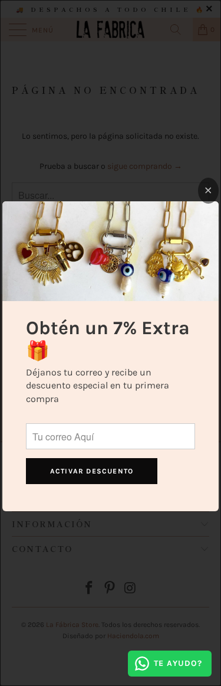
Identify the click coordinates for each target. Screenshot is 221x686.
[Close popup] (208, 191)
